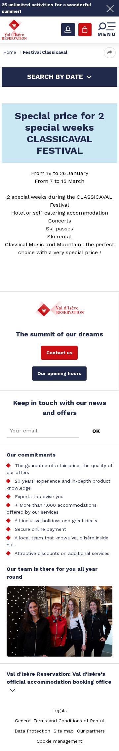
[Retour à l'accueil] (14, 29)
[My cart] (85, 29)
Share (110, 52)
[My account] (68, 29)
